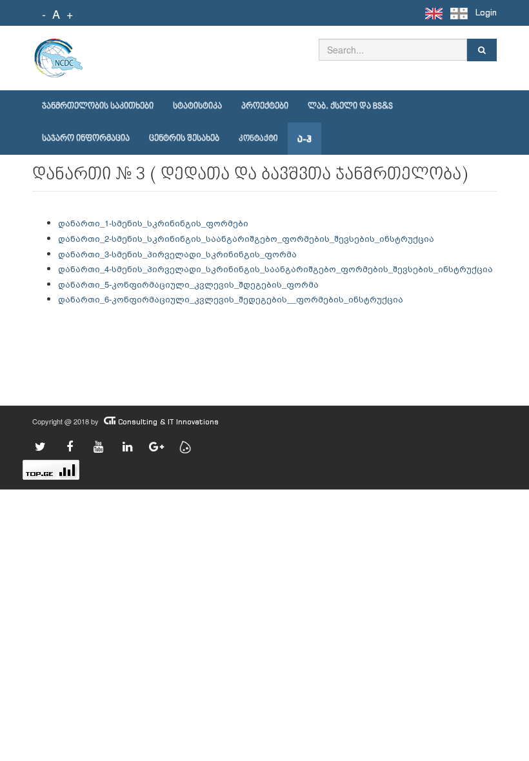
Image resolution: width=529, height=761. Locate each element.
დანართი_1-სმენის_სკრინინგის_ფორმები (153, 223)
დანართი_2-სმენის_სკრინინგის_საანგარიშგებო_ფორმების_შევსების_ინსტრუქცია (246, 238)
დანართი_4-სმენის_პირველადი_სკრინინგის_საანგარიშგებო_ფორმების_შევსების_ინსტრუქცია (275, 268)
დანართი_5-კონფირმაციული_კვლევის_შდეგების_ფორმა (188, 284)
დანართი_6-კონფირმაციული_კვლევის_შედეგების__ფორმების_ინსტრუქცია (230, 299)
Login (486, 12)
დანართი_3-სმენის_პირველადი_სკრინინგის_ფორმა (177, 254)
